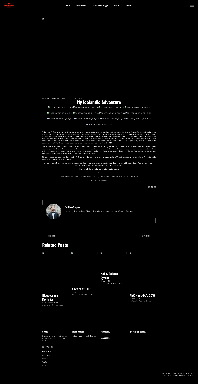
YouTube (45, 362)
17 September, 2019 (50, 303)
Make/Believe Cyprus (109, 275)
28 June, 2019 (106, 281)
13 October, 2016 (74, 98)
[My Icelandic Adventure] (53, 211)
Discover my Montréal (50, 297)
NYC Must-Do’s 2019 (142, 295)
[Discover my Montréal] (55, 271)
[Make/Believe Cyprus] (114, 261)
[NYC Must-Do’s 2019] (143, 271)
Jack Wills (151, 141)
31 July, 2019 (76, 292)
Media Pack (46, 356)
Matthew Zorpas (58, 98)
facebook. (105, 331)
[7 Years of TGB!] (84, 268)
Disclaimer (46, 365)
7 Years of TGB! (81, 289)
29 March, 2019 (135, 299)
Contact (45, 359)
